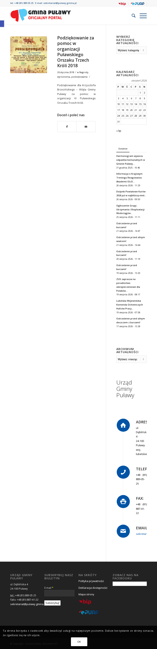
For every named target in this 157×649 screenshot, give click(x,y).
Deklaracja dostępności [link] (92, 588)
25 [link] (123, 115)
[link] (2, 23)
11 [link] (123, 104)
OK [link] (79, 641)
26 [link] (127, 115)
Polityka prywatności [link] (91, 581)
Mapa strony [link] (86, 594)
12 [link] (127, 104)
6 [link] (131, 98)
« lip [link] (118, 131)
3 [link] (118, 98)
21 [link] (136, 110)
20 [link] (131, 110)
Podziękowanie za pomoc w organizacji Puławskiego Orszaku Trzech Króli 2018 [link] (75, 51)
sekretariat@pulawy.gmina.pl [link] (60, 2)
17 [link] (118, 110)
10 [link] (118, 104)
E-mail (48, 588)
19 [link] (127, 110)
